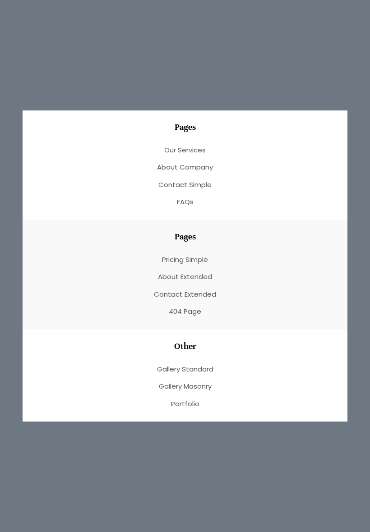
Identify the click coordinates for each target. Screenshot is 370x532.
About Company (185, 167)
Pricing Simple (185, 259)
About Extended (185, 276)
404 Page (185, 311)
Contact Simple (185, 184)
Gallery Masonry (185, 386)
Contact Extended (185, 294)
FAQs (185, 201)
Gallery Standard (185, 369)
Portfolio (185, 403)
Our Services (185, 150)
